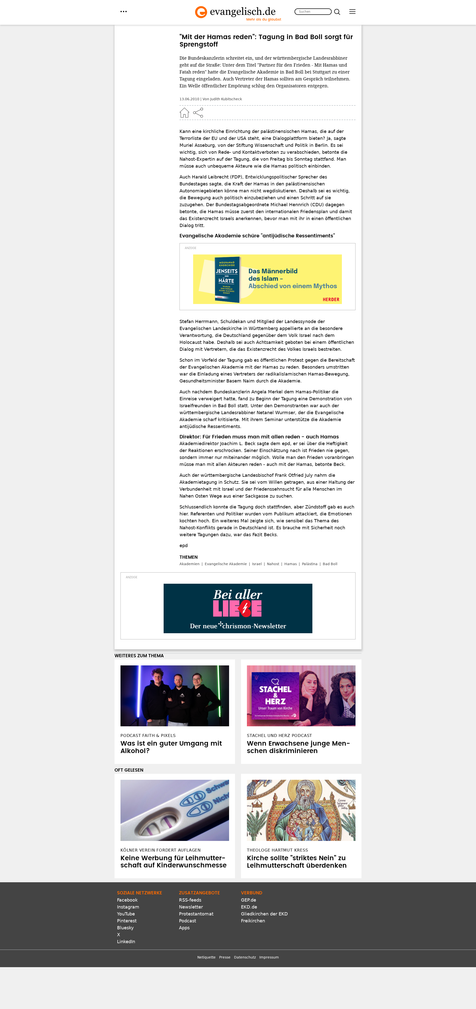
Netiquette (206, 957)
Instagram (128, 906)
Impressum (269, 957)
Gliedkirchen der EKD (264, 913)
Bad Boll (330, 564)
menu (123, 11)
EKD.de (249, 906)
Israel (257, 564)
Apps (184, 927)
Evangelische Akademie (226, 564)
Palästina (310, 564)
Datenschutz (245, 957)
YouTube (126, 913)
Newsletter (191, 906)
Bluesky (125, 927)
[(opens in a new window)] (267, 279)
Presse (225, 957)
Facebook (127, 900)
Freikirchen (253, 920)
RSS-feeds (190, 900)
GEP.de (248, 900)
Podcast (187, 920)
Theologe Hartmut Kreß (277, 850)
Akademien (189, 564)
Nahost (273, 564)
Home (184, 113)
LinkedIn (126, 941)
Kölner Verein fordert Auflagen (160, 850)
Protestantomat (196, 913)
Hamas (290, 564)
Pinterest (127, 920)
